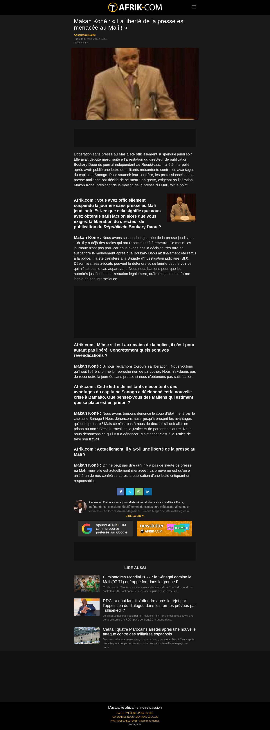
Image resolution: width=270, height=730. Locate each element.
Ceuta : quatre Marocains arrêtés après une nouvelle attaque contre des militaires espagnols (149, 631)
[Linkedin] (148, 491)
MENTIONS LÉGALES (147, 717)
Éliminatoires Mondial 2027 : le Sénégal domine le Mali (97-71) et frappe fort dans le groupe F (147, 579)
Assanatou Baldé (85, 34)
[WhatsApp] (139, 491)
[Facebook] (120, 491)
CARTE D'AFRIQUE (126, 713)
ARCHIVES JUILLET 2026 (124, 721)
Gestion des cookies (149, 721)
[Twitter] (130, 491)
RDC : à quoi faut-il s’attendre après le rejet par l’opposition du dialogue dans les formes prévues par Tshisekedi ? (149, 605)
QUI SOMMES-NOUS (123, 717)
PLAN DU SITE (145, 713)
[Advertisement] (135, 138)
